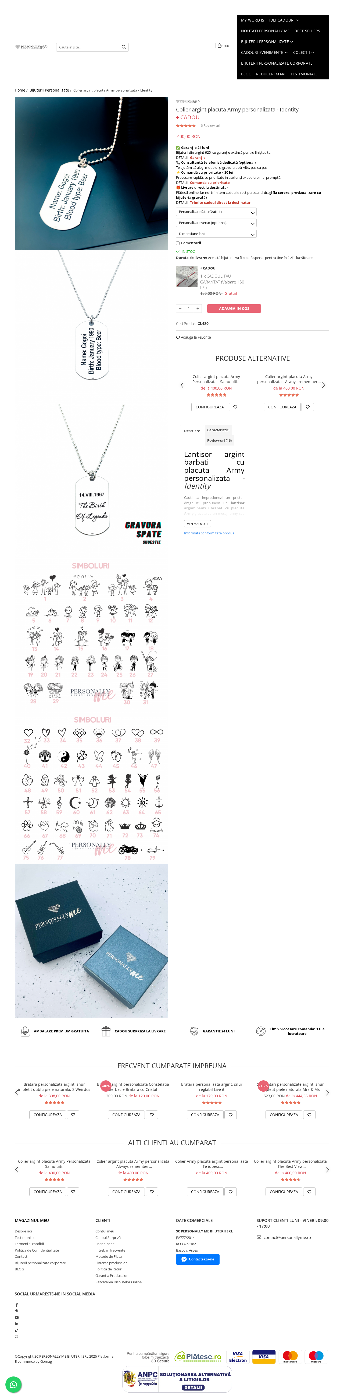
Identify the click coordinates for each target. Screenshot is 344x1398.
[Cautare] (124, 47)
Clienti (102, 1220)
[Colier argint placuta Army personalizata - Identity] (91, 173)
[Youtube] (16, 1317)
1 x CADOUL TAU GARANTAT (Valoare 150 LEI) (222, 281)
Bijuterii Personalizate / (51, 90)
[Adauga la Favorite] (235, 407)
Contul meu (104, 1231)
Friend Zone (104, 1243)
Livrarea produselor (111, 1262)
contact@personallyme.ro (287, 1237)
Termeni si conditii (29, 1243)
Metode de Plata (108, 1256)
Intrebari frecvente (110, 1250)
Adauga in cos (234, 308)
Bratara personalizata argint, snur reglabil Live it (211, 1087)
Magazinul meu (32, 1220)
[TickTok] (16, 1330)
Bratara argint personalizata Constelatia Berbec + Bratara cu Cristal (133, 1087)
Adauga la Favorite (195, 337)
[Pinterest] (16, 1311)
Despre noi (23, 1231)
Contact (21, 1256)
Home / (22, 90)
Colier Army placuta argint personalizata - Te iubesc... (211, 1164)
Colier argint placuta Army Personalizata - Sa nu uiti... (216, 379)
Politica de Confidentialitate (37, 1250)
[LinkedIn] (16, 1323)
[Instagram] (16, 1336)
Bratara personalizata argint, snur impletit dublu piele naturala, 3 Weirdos (54, 1087)
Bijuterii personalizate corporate (40, 1262)
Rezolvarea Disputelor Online (118, 1282)
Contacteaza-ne (201, 1259)
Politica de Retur (108, 1269)
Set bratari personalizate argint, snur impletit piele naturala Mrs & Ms (290, 1087)
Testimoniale (25, 1237)
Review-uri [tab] (219, 440)
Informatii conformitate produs (209, 533)
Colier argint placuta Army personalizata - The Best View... (290, 1164)
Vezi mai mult (197, 524)
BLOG (19, 1269)
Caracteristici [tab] (218, 430)
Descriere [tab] (192, 430)
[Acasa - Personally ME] (31, 47)
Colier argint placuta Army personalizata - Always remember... (289, 379)
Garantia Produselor (111, 1275)
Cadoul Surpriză (108, 1237)
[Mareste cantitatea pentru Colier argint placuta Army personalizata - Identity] (198, 308)
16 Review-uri (209, 125)
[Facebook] (16, 1304)
